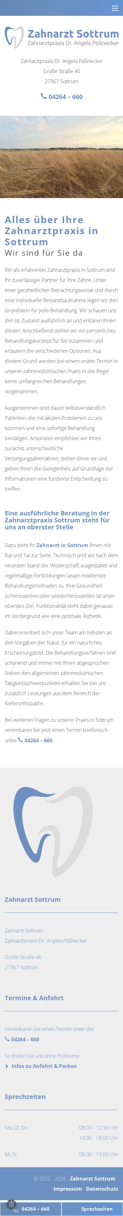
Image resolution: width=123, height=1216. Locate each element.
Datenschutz (102, 1188)
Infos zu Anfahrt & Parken (44, 1066)
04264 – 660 (36, 1209)
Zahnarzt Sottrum (92, 1178)
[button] (11, 1204)
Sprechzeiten (97, 1209)
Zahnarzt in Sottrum (62, 545)
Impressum (68, 1188)
